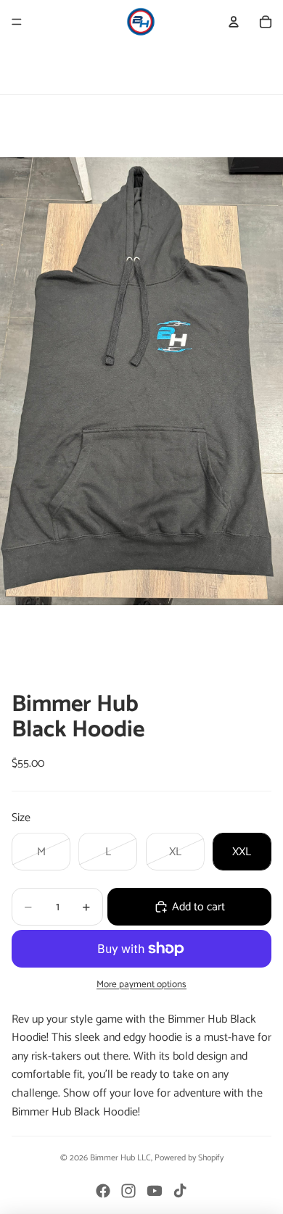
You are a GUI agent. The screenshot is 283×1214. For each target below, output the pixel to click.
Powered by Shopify (189, 1158)
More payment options (141, 984)
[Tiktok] (180, 1191)
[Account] (234, 22)
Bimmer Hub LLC (120, 1158)
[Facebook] (103, 1191)
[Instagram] (128, 1191)
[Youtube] (154, 1191)
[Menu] (16, 21)
